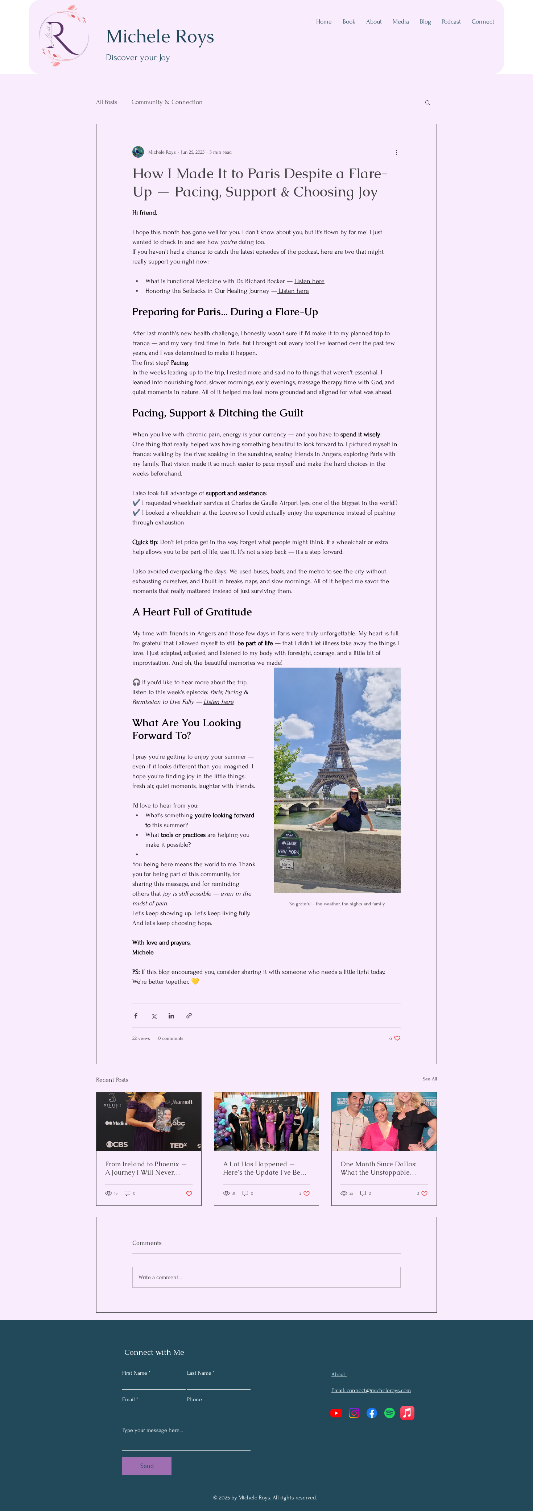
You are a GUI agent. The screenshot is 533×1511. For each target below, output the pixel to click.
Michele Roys (160, 36)
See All (430, 1079)
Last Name (199, 1373)
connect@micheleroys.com (379, 1390)
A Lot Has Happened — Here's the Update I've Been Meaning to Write (265, 1168)
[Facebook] (372, 1413)
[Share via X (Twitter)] (153, 1015)
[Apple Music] (407, 1413)
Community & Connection (167, 102)
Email (128, 1399)
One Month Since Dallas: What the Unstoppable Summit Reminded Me (378, 1168)
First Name (134, 1373)
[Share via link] (189, 1015)
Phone (194, 1399)
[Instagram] (354, 1413)
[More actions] (396, 152)
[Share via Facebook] (135, 1015)
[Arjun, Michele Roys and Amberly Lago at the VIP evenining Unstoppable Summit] (384, 1121)
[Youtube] (336, 1413)
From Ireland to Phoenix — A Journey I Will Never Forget (146, 1168)
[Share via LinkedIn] (171, 1015)
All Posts (106, 102)
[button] (427, 102)
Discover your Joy (138, 57)
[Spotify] (390, 1413)
